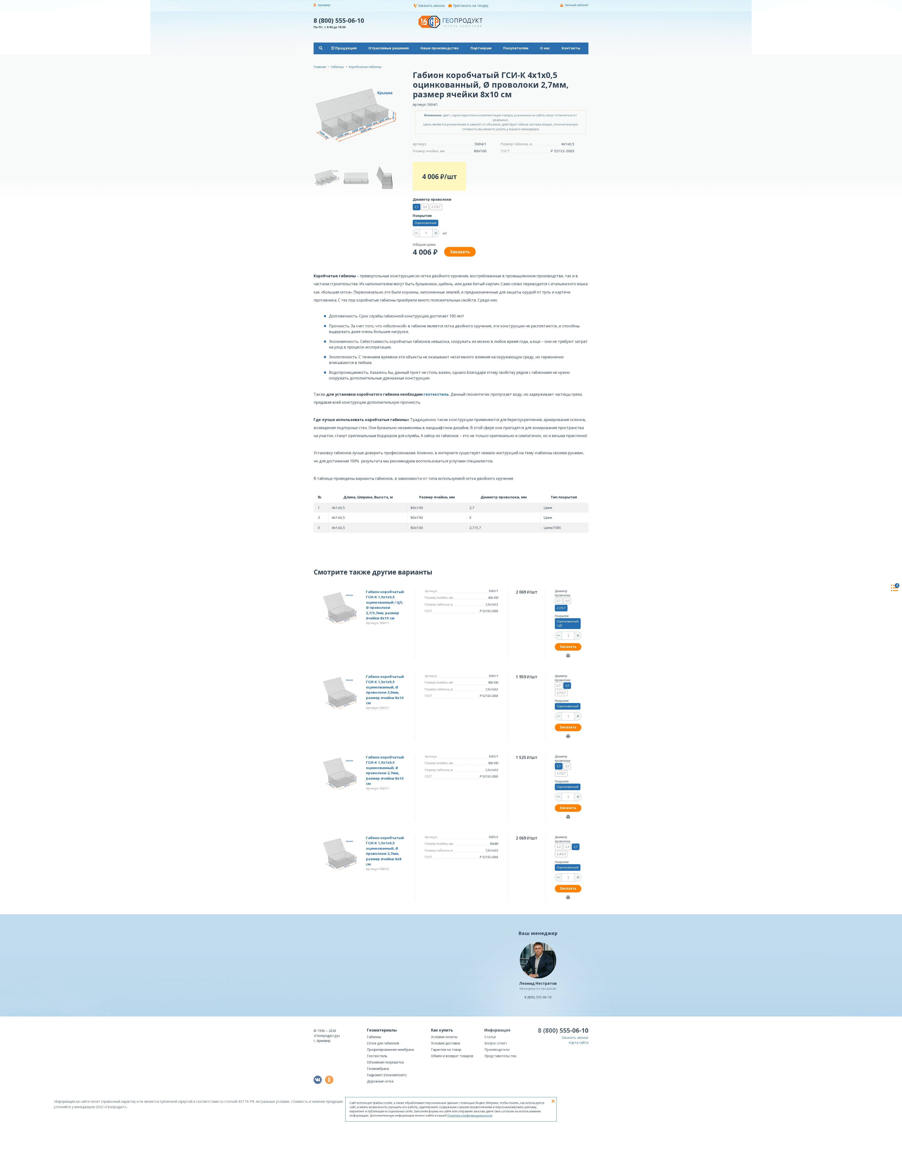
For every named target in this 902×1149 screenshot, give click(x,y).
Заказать (568, 646)
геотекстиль (436, 394)
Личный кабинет (576, 5)
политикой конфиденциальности (564, 1146)
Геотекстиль (377, 1056)
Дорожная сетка (380, 1081)
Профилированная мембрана (390, 1049)
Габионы (374, 1037)
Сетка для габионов (383, 1043)
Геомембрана (378, 1068)
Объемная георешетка (385, 1062)
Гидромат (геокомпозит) (387, 1075)
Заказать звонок (431, 5)
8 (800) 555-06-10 (339, 20)
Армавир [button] (324, 5)
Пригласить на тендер (470, 5)
